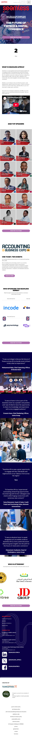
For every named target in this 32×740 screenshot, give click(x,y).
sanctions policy (16, 721)
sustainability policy (16, 719)
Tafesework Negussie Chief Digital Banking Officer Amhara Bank (9, 173)
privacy (16, 726)
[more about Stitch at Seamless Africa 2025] (11, 325)
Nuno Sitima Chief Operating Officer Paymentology (7, 157)
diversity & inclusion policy (16, 716)
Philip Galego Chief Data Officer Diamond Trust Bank (22, 221)
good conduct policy (16, 706)
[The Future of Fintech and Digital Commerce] (3, 2)
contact (16, 731)
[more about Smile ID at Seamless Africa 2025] (11, 307)
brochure (16, 733)
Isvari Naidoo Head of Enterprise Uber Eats (6, 221)
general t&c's (16, 728)
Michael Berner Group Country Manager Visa (7, 141)
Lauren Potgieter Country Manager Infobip (22, 205)
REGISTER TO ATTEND (16, 37)
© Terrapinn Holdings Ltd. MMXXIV (16, 724)
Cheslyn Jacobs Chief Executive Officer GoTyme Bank (23, 157)
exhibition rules (16, 714)
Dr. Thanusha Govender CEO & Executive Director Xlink (24, 141)
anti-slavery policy (16, 709)
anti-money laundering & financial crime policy (16, 711)
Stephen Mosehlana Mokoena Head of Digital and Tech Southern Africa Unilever (12, 189)
